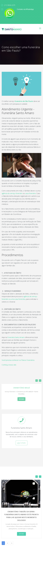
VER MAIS (21, 399)
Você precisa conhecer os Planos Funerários (18, 360)
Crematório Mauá (21, 388)
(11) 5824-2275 (9, 5)
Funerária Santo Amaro (16, 337)
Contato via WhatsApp (25, 9)
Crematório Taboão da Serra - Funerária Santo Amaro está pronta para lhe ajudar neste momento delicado (21, 515)
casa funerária (30, 193)
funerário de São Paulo (24, 101)
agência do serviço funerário (12, 193)
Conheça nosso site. (9, 365)
